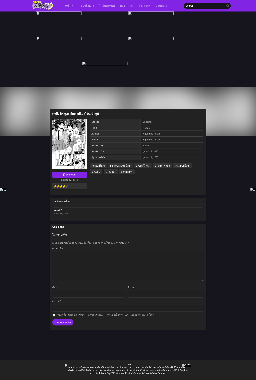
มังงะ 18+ (111, 171)
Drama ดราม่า (162, 165)
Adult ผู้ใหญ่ (98, 165)
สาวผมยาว (127, 171)
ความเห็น (58, 248)
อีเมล (132, 287)
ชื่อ (54, 287)
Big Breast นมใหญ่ (120, 165)
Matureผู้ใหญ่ (182, 165)
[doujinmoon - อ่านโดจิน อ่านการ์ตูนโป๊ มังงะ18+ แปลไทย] (42, 8)
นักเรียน (96, 171)
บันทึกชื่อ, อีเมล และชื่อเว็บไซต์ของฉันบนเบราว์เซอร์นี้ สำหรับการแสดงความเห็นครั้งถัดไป (106, 315)
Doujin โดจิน (142, 165)
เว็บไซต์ (56, 301)
